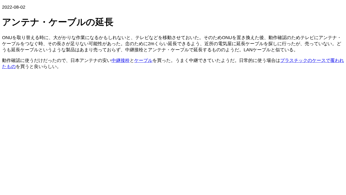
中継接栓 (120, 60)
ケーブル (143, 60)
